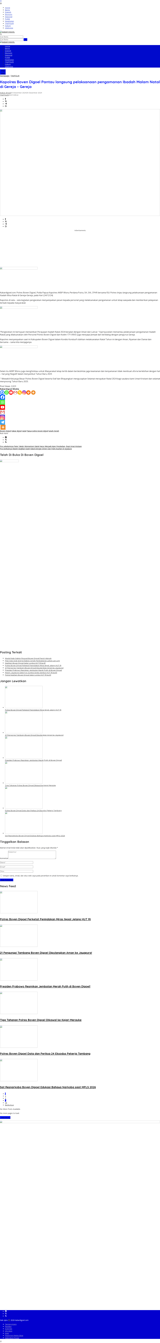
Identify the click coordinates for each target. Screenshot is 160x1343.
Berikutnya (9, 1105)
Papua (29, 431)
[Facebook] (2, 392)
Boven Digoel (5, 431)
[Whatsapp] (6, 106)
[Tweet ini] (6, 101)
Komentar (4, 858)
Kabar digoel (17, 431)
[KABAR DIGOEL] (7, 32)
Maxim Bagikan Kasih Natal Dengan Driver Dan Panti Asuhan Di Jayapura (36, 448)
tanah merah (54, 431)
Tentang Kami (10, 1324)
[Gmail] (15, 392)
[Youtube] (11, 392)
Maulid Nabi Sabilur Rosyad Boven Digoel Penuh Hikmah (28, 658)
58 (6, 1103)
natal (24, 431)
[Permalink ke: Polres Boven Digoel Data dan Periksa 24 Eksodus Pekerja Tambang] (23, 808)
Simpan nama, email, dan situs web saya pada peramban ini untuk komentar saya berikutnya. (40, 875)
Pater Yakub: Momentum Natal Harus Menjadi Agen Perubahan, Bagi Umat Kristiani (41, 446)
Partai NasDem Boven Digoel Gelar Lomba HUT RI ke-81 (28, 675)
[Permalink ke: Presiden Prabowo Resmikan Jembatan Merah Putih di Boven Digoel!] (23, 758)
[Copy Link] (20, 392)
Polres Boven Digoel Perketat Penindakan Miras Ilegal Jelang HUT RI (33, 665)
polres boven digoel (40, 431)
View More (5, 1117)
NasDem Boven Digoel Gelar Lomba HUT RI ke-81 (25, 663)
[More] (33, 392)
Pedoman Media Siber (14, 1335)
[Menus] (1, 1)
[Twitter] (6, 440)
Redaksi (8, 1326)
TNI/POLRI (4, 95)
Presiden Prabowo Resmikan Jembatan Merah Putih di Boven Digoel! (33, 670)
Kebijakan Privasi (12, 1338)
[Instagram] (24, 392)
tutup (3, 71)
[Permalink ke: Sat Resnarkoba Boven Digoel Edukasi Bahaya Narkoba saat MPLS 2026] (23, 833)
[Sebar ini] (5, 99)
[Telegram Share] (6, 104)
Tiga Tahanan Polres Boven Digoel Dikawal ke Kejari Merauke (30, 785)
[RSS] (6, 442)
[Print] (28, 392)
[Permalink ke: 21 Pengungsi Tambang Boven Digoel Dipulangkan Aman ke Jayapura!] (23, 732)
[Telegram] (2, 422)
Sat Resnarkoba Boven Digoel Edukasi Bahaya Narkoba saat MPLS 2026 (35, 836)
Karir (7, 1333)
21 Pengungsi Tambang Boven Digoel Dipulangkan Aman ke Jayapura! (34, 668)
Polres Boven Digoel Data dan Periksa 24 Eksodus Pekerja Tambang (33, 810)
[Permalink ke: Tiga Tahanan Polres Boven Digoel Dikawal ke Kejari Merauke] (23, 783)
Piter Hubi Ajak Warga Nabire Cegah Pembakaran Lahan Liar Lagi (32, 661)
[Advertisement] (75, 249)
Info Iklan (8, 1331)
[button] (25, 39)
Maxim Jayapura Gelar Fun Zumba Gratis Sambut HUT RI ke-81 (31, 673)
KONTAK (8, 1329)
